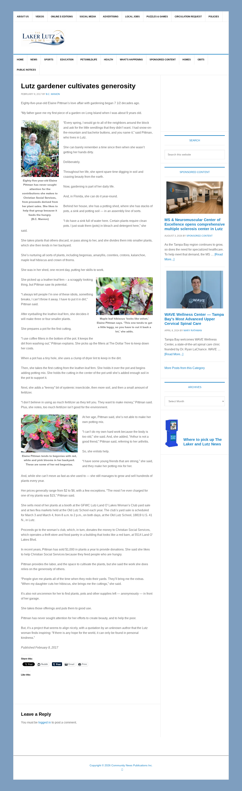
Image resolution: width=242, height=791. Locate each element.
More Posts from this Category (184, 368)
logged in (44, 722)
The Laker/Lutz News (130, 37)
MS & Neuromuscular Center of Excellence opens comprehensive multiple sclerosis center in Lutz (194, 224)
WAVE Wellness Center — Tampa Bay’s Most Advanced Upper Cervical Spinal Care (194, 319)
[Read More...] (173, 354)
